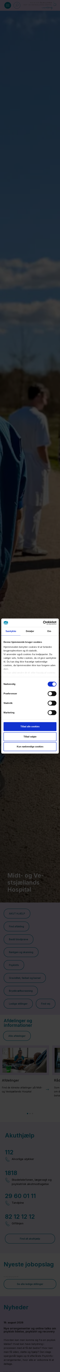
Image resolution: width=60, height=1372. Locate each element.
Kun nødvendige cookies (30, 746)
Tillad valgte (30, 736)
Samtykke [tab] (11, 631)
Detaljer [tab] (30, 631)
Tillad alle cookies (30, 726)
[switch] (52, 693)
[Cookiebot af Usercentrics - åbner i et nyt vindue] (43, 623)
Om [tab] (49, 631)
